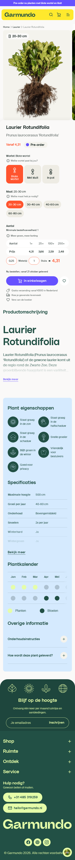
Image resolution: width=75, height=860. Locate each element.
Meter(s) (22, 260)
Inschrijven (56, 723)
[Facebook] (28, 842)
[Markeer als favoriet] (64, 281)
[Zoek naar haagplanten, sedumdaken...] (51, 15)
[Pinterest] (37, 842)
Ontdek (11, 761)
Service (11, 772)
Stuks (44, 260)
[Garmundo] (20, 14)
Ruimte (10, 751)
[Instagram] (47, 842)
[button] (68, 14)
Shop (8, 741)
